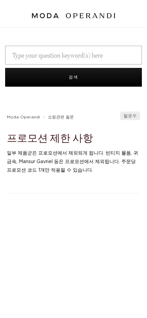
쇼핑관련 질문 (61, 116)
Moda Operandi (23, 116)
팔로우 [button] (130, 115)
